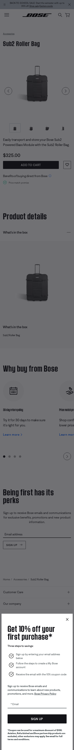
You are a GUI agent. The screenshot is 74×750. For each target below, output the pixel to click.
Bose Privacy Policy (45, 693)
